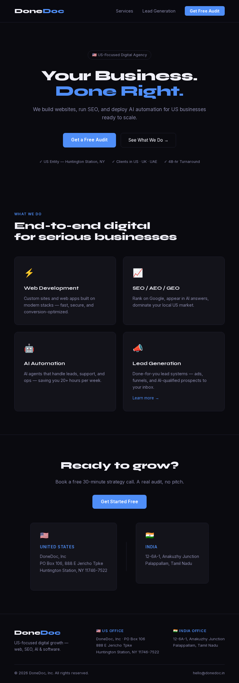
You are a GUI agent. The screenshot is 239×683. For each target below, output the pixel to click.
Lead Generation (159, 10)
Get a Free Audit (89, 140)
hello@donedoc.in (209, 673)
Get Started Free (119, 501)
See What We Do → (148, 140)
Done (39, 11)
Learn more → (146, 398)
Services (124, 10)
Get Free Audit (204, 10)
